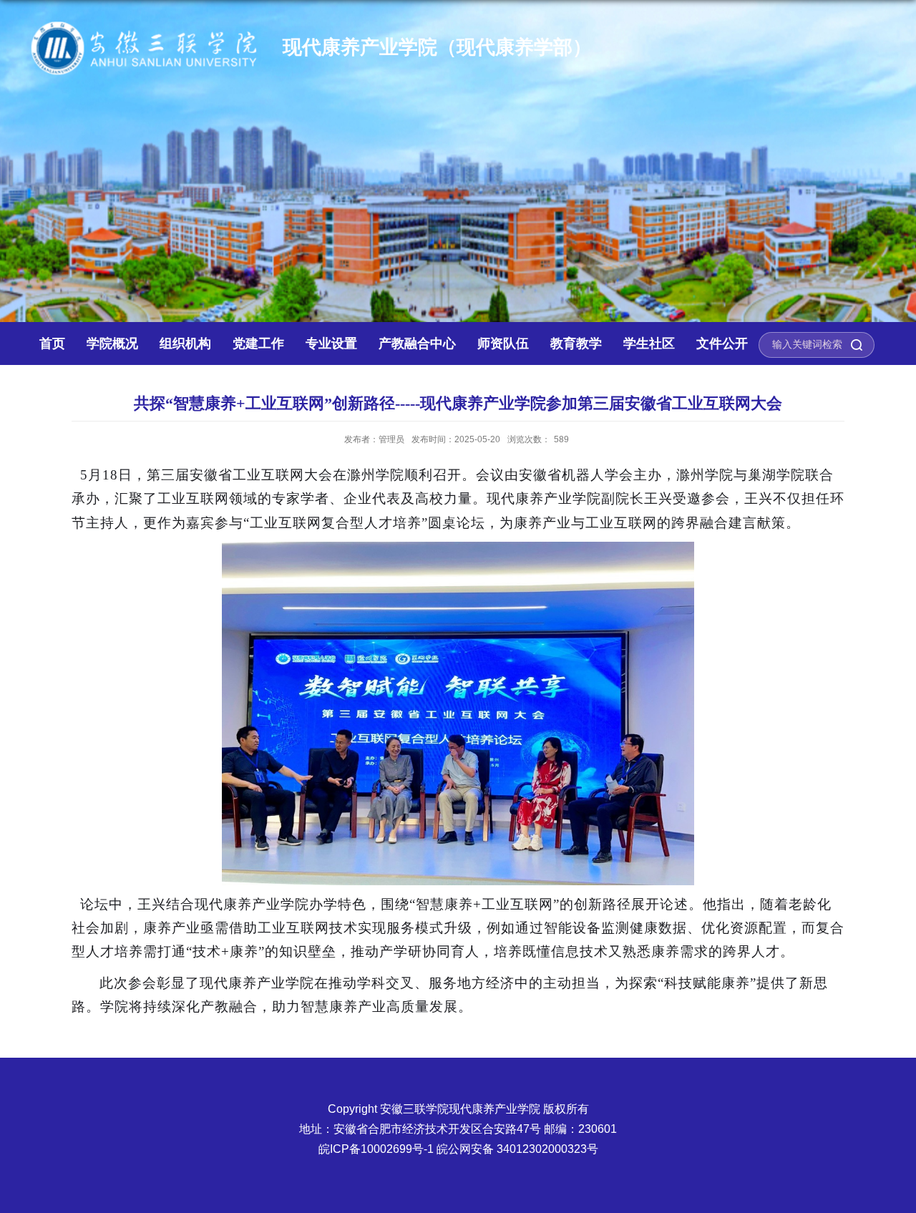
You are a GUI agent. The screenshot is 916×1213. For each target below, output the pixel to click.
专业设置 (331, 343)
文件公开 (722, 343)
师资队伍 (503, 343)
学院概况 (112, 343)
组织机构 (185, 343)
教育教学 (576, 343)
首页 (52, 343)
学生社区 (649, 343)
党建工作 (258, 343)
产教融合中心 (417, 343)
